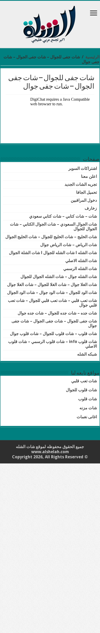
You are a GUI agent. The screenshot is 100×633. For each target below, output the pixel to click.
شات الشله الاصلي (81, 260)
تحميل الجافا (86, 192)
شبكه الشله (87, 354)
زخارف (91, 208)
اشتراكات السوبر (82, 168)
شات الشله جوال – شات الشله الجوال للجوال (59, 276)
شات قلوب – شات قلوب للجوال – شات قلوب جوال (53, 333)
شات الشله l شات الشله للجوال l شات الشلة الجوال (53, 252)
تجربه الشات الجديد (81, 184)
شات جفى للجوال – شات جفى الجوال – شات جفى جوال (54, 323)
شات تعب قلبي (84, 380)
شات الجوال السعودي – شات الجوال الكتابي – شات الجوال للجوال (53, 226)
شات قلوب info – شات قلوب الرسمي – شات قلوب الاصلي (52, 344)
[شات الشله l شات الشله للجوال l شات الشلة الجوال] (50, 23)
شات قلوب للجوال (81, 389)
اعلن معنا (89, 176)
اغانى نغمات (87, 416)
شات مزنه (88, 407)
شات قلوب (87, 398)
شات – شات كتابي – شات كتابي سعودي (63, 216)
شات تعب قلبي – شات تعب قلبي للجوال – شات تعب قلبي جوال (52, 303)
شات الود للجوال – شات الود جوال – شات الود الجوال (52, 292)
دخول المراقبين (84, 200)
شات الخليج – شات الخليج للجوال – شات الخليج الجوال (51, 236)
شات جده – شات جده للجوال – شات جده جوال (57, 313)
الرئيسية (92, 56)
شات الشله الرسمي (80, 268)
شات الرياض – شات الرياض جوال (68, 244)
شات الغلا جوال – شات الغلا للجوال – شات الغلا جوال (52, 284)
